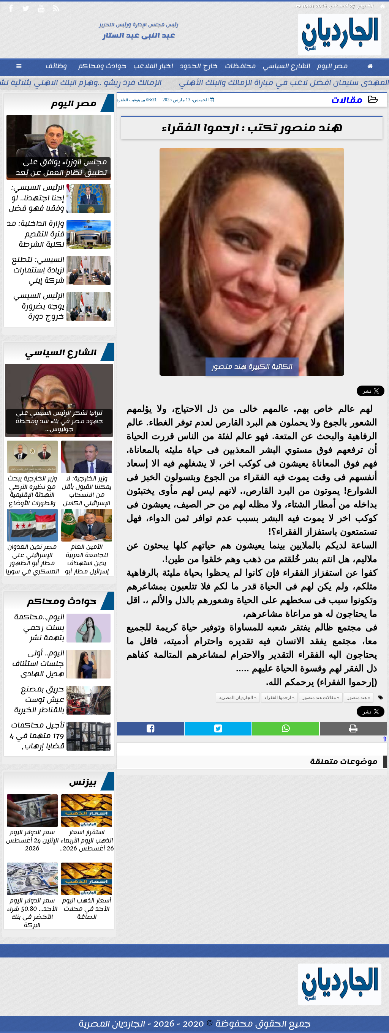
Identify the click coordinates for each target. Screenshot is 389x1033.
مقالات (346, 100)
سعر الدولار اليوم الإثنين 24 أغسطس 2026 (32, 840)
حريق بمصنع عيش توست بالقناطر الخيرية (39, 699)
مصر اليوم (73, 103)
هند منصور (357, 697)
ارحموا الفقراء (277, 697)
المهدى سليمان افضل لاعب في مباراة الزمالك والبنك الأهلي (284, 83)
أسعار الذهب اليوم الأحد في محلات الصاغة (86, 908)
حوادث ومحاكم (61, 601)
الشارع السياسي (60, 352)
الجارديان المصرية (236, 697)
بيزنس (82, 782)
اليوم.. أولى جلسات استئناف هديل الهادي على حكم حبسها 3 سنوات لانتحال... (62, 663)
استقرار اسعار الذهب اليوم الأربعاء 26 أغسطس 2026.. (87, 840)
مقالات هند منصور (319, 697)
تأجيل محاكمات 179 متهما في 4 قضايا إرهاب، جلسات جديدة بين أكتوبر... (60, 735)
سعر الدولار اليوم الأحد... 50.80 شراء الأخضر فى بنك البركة (32, 912)
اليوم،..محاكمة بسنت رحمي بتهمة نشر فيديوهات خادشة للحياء (63, 627)
